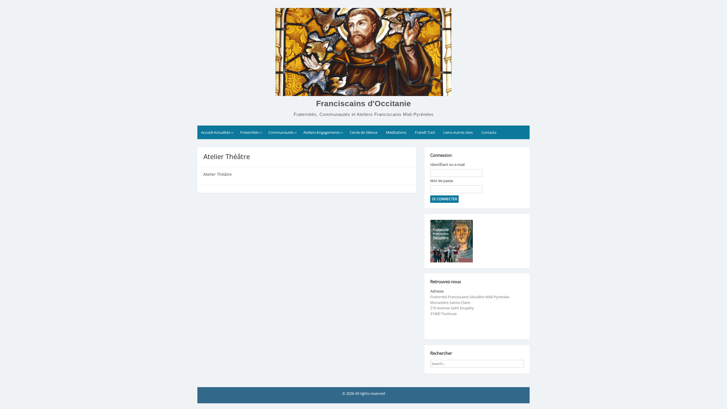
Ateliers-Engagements (321, 132)
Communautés (281, 132)
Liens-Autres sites (458, 132)
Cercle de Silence (363, 132)
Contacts (488, 132)
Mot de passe (441, 180)
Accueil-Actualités (215, 132)
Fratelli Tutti (425, 132)
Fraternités (249, 132)
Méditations (396, 132)
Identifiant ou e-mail (447, 164)
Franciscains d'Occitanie (363, 103)
